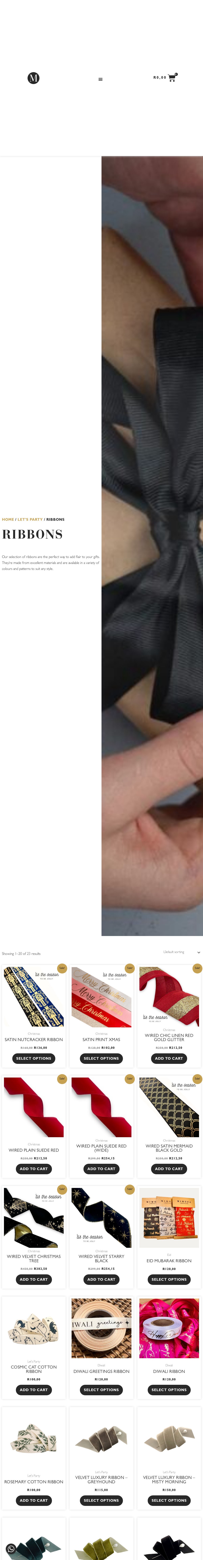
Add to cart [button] (169, 1059)
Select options (33, 1059)
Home (8, 520)
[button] (100, 79)
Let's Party (30, 520)
